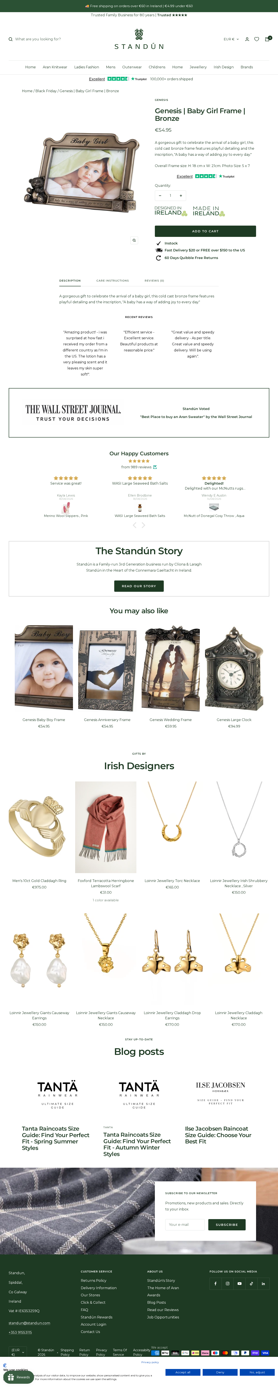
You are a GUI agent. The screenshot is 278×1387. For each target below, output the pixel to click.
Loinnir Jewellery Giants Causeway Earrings (39, 1015)
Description (70, 280)
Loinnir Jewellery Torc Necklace (172, 881)
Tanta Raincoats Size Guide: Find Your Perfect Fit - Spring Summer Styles (55, 1138)
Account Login (93, 1324)
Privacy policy (150, 1362)
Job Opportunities (163, 1317)
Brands (247, 67)
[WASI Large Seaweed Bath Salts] (140, 508)
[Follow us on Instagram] (227, 1284)
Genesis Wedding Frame (171, 720)
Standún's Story (161, 1281)
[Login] (247, 39)
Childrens (157, 67)
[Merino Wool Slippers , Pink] (66, 508)
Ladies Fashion (86, 67)
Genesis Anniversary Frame (107, 720)
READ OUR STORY (139, 586)
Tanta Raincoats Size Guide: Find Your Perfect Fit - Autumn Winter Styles (137, 1144)
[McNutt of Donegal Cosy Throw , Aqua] (214, 508)
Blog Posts (156, 1302)
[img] (139, 461)
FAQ (84, 1310)
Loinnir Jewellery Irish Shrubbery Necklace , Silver (239, 883)
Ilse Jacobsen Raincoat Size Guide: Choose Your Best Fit (218, 1135)
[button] (136, 525)
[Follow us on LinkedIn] (263, 1284)
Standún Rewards (96, 1317)
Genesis (161, 100)
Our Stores (90, 1295)
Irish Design (224, 67)
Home (30, 67)
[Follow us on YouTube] (239, 1284)
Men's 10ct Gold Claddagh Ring (39, 881)
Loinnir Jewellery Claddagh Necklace (238, 1015)
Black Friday (46, 91)
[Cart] (267, 39)
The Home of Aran (163, 1288)
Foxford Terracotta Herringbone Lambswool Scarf (106, 883)
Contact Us (90, 1332)
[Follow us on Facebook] (216, 1284)
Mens (110, 67)
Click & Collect (93, 1302)
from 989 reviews (136, 467)
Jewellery (198, 67)
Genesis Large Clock (234, 720)
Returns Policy (93, 1281)
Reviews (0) (154, 280)
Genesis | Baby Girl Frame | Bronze (89, 91)
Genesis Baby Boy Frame (44, 720)
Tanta (108, 1127)
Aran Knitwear (55, 67)
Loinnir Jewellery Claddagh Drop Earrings (172, 1015)
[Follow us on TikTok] (251, 1284)
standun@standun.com (29, 1323)
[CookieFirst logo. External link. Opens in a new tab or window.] (5, 1365)
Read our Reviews (163, 1310)
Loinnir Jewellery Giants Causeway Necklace (106, 1015)
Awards (153, 1295)
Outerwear (132, 67)
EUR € (229, 39)
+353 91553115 (20, 1332)
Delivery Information (99, 1288)
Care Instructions (112, 280)
